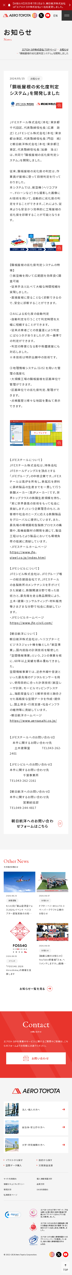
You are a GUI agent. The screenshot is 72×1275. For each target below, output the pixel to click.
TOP (65, 1269)
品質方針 (40, 1184)
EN (55, 15)
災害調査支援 (46, 1165)
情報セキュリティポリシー (14, 1184)
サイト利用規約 (10, 1178)
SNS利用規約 (42, 1189)
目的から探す (45, 1160)
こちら (43, 1244)
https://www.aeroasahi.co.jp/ (33, 721)
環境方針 (7, 1189)
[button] (13, 1215)
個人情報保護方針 (44, 1178)
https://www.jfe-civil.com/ (31, 623)
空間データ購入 (14, 1165)
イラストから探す (14, 1160)
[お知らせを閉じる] (4, 5)
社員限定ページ (10, 1194)
